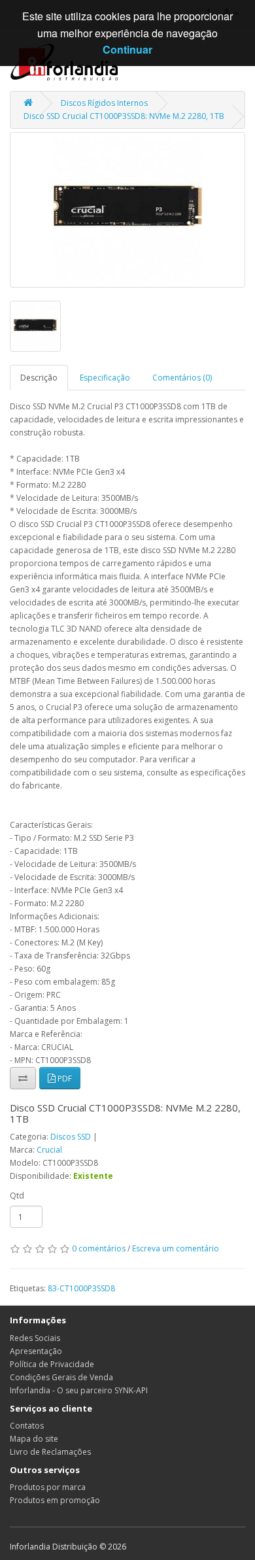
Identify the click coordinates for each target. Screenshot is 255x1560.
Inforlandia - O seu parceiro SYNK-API (79, 1390)
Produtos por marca (48, 1487)
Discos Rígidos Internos (104, 103)
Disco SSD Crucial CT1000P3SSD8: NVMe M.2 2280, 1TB (124, 116)
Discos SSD (70, 1136)
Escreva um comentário (175, 1248)
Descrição (39, 377)
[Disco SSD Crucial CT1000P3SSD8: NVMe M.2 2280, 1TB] (127, 210)
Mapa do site (34, 1438)
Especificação (105, 377)
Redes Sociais (35, 1338)
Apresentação (36, 1351)
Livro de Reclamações (50, 1451)
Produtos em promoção (55, 1500)
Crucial (49, 1149)
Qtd (17, 1195)
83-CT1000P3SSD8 (81, 1288)
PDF (64, 1078)
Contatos (27, 1425)
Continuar (127, 49)
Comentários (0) (182, 377)
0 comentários (99, 1248)
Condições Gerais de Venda (61, 1377)
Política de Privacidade (52, 1364)
